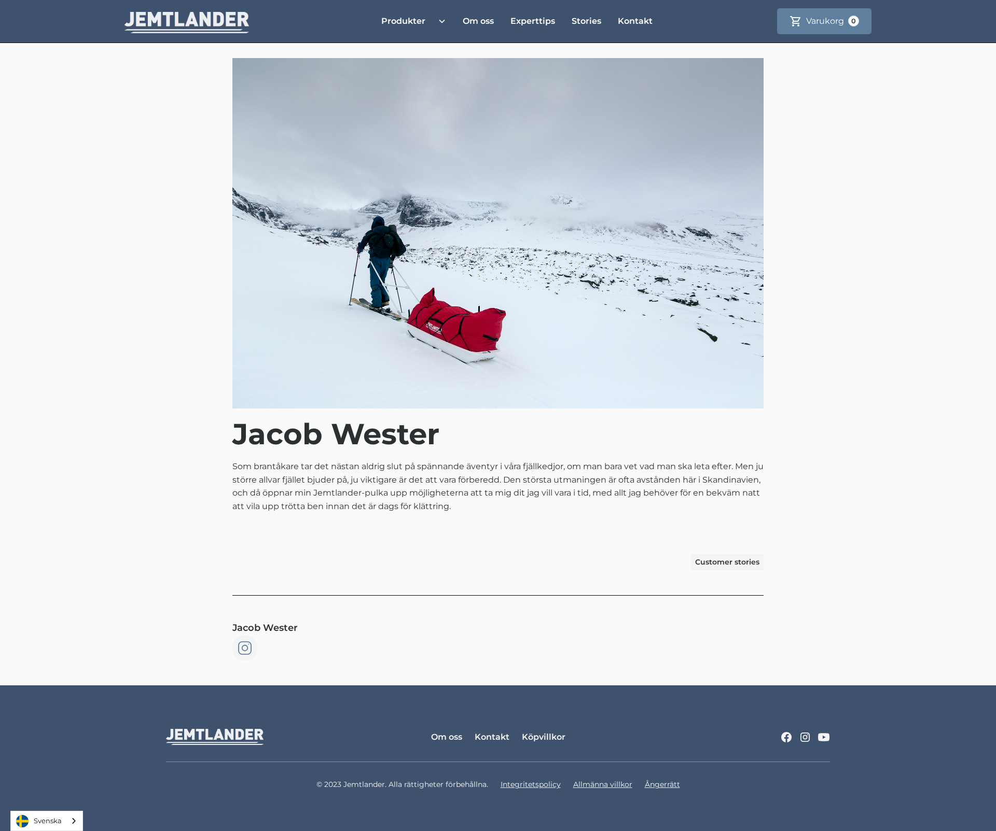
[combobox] (46, 821)
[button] (409, 21)
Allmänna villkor (602, 784)
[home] (187, 21)
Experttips (532, 21)
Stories (586, 21)
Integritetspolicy (531, 784)
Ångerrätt (662, 784)
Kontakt (635, 21)
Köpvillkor (543, 737)
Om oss (478, 21)
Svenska (48, 820)
